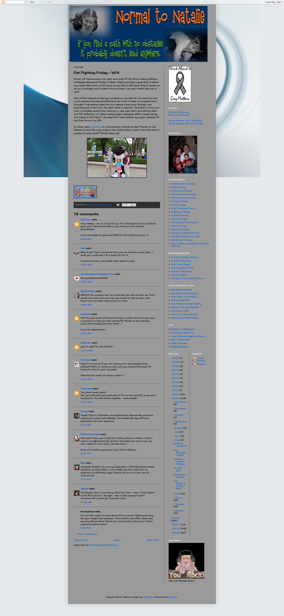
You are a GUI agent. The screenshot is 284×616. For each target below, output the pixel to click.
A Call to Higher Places (184, 257)
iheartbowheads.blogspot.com (97, 274)
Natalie (201, 364)
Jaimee (85, 488)
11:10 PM (86, 479)
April (177, 493)
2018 (175, 366)
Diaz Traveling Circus (183, 208)
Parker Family (179, 226)
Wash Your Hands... (180, 475)
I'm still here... (178, 469)
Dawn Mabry (88, 291)
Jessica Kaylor (179, 218)
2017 (175, 370)
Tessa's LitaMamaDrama (185, 233)
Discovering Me (180, 300)
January (178, 510)
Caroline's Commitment (184, 293)
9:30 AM (86, 282)
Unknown (86, 219)
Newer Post (81, 540)
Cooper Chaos (179, 201)
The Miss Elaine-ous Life (185, 236)
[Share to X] (129, 204)
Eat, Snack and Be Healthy (186, 303)
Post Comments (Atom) (103, 545)
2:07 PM (86, 453)
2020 (176, 362)
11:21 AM (86, 425)
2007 (176, 524)
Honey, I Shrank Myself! (185, 307)
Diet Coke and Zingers (184, 296)
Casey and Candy (181, 190)
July (177, 432)
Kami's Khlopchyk (181, 260)
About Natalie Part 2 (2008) (186, 123)
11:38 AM (86, 502)
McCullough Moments (184, 222)
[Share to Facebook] (131, 204)
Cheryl (84, 411)
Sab (83, 248)
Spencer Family (180, 229)
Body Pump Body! (179, 115)
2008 (176, 518)
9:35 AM (86, 304)
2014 (175, 378)
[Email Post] (118, 205)
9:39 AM (86, 333)
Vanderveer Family (181, 240)
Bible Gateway (179, 343)
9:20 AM (86, 264)
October (179, 415)
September (180, 421)
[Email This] (123, 204)
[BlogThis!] (126, 204)
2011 (175, 390)
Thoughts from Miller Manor (187, 278)
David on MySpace (182, 332)
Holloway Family (180, 212)
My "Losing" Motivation (185, 317)
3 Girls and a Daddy (183, 183)
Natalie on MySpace (183, 329)
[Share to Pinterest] (134, 204)
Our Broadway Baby (180, 452)
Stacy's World (179, 274)
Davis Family (178, 204)
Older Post (153, 540)
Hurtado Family (180, 215)
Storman (148, 597)
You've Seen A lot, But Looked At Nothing (190, 244)
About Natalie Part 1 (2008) (185, 120)
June (177, 436)
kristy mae (86, 388)
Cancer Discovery (179, 112)
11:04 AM (86, 402)
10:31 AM (86, 379)
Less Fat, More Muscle (184, 314)
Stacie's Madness (181, 271)
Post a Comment (87, 534)
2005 (176, 532)
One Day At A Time (182, 268)
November (180, 408)
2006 (176, 528)
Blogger (173, 597)
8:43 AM (86, 239)
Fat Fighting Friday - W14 (179, 485)
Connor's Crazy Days (183, 197)
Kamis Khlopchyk (90, 434)
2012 (175, 386)
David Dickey (201, 359)
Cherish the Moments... (184, 194)
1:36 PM (86, 528)
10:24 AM (87, 350)
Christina (96, 126)
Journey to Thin (180, 310)
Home (117, 540)
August (178, 428)
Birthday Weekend (180, 444)
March (178, 497)
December (180, 402)
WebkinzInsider (180, 346)
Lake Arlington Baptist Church (188, 336)
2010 (176, 394)
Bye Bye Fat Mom (181, 289)
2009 (176, 398)
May (177, 440)
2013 (175, 382)
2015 (176, 374)
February (179, 504)
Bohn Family (178, 187)
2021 (175, 358)
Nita (83, 463)
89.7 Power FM (180, 339)
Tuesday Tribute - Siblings (179, 461)
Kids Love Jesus (180, 264)
